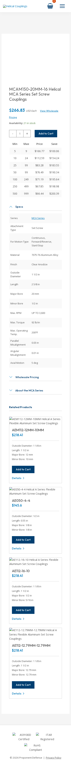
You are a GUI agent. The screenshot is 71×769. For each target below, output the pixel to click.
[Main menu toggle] (62, 6)
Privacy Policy (53, 757)
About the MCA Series (29, 390)
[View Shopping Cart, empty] (50, 5)
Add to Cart (46, 133)
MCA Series (38, 218)
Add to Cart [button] (23, 469)
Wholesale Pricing (27, 377)
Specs (19, 206)
